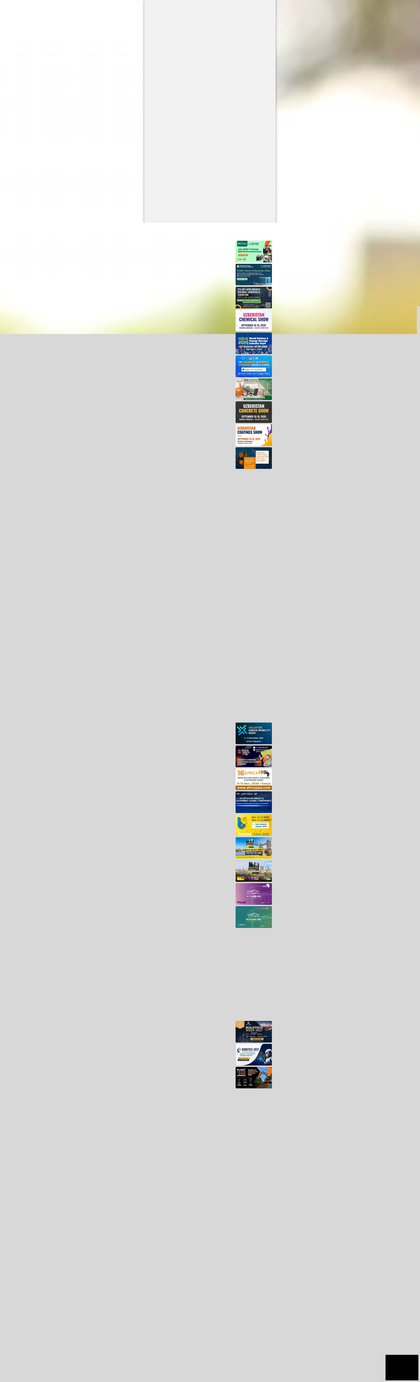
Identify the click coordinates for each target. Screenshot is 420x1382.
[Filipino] (242, 72)
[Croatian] (254, 69)
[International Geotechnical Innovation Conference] (254, 596)
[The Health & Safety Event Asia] (254, 757)
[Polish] (246, 79)
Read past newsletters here (253, 136)
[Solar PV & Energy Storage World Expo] (254, 366)
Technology (220, 24)
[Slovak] (266, 79)
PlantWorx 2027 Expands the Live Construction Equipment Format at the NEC (242, 28)
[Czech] (258, 69)
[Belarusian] (242, 69)
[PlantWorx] (254, 1078)
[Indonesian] (238, 76)
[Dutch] (266, 69)
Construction (155, 58)
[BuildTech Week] (254, 1032)
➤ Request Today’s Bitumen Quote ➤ (254, 206)
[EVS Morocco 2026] (254, 642)
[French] (250, 72)
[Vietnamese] (262, 83)
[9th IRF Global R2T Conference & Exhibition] (254, 711)
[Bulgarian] (246, 69)
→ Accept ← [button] (402, 1369)
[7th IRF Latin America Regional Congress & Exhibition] (254, 298)
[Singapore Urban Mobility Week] (254, 734)
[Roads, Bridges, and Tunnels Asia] (254, 688)
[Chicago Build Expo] (254, 665)
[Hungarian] (270, 72)
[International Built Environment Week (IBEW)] (254, 275)
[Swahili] (242, 83)
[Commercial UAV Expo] (254, 229)
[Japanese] (250, 76)
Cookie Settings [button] (397, 1374)
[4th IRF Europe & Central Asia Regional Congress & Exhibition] (254, 504)
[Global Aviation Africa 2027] (254, 1009)
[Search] (269, 94)
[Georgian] (254, 72)
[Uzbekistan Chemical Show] (254, 321)
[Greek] (262, 72)
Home (153, 24)
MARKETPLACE (268, 29)
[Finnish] (246, 72)
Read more (174, 89)
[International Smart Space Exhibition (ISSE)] (254, 458)
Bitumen (265, 24)
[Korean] (254, 76)
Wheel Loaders (187, 58)
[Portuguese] (250, 79)
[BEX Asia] (254, 252)
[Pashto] (242, 79)
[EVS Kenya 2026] (254, 894)
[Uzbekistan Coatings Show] (254, 435)
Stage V (153, 62)
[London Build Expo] (254, 848)
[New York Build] (254, 986)
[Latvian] (262, 76)
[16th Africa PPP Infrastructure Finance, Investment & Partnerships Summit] (254, 779)
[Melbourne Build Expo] (254, 871)
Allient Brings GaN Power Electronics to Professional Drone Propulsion (194, 28)
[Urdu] (258, 83)
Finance (254, 24)
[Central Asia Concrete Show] (254, 940)
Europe (197, 58)
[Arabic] (238, 69)
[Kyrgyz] (258, 76)
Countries (193, 24)
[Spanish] (238, 83)
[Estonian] (238, 72)
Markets (180, 24)
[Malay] (266, 76)
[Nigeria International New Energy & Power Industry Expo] (254, 389)
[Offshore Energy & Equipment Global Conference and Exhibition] (254, 802)
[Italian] (246, 76)
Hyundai (175, 58)
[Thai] (250, 83)
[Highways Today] (163, 13)
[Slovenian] (270, 79)
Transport (235, 24)
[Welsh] (266, 83)
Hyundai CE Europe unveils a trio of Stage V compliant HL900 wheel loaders (183, 73)
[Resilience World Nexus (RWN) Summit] (254, 527)
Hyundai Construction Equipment (213, 58)
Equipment (206, 24)
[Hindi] (266, 72)
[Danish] (262, 69)
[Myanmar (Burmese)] (270, 76)
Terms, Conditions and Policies (213, 1379)
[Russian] (262, 79)
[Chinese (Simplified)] (250, 69)
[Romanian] (258, 79)
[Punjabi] (254, 79)
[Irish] (242, 76)
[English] (270, 69)
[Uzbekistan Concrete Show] (254, 412)
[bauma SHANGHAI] (254, 825)
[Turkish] (254, 83)
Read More (408, 1374)
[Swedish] (246, 83)
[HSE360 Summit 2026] (254, 619)
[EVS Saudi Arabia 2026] (254, 917)
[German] (258, 72)
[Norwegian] (238, 79)
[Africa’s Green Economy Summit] (254, 963)
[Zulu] (270, 83)
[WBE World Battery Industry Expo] (254, 344)
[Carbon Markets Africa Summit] (254, 573)
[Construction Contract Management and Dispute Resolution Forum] (254, 481)
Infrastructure (166, 24)
